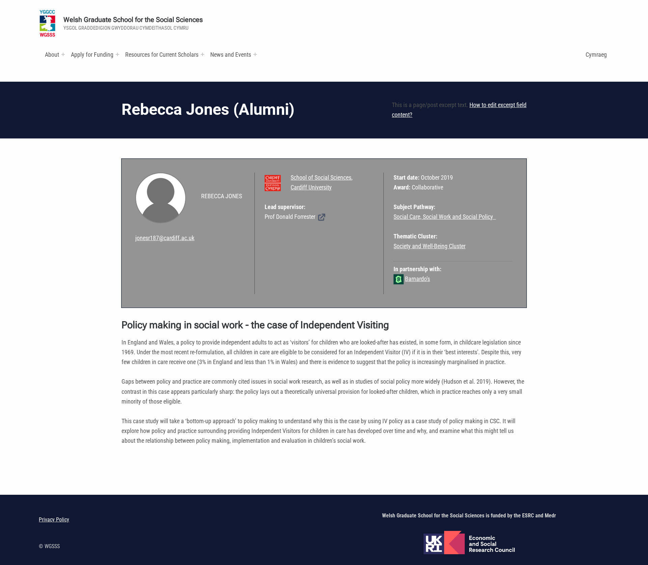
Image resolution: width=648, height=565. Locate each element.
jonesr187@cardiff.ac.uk (164, 237)
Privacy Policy (54, 519)
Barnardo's (417, 278)
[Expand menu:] (63, 54)
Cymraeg (596, 54)
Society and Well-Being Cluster (429, 246)
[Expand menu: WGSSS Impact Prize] (255, 54)
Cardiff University (311, 187)
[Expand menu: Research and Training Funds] (202, 54)
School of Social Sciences (321, 177)
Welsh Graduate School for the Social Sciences (133, 20)
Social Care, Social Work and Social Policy (445, 216)
